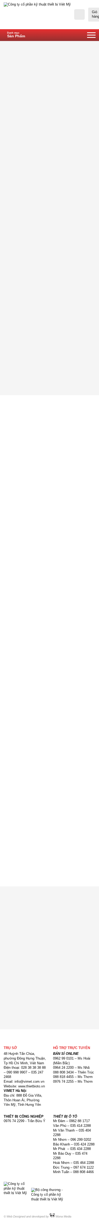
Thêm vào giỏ (73, 361)
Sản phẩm (60, 45)
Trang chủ (37, 45)
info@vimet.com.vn (35, 675)
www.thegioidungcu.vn (40, 671)
